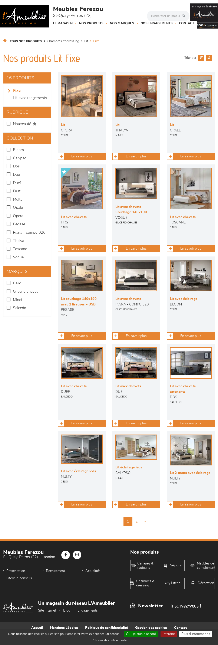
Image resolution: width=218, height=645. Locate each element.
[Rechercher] (184, 16)
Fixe (96, 41)
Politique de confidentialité (106, 627)
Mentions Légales (64, 627)
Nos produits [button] (91, 23)
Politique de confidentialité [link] (109, 640)
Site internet (47, 610)
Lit (86, 41)
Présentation (15, 571)
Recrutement (55, 571)
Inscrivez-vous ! (186, 606)
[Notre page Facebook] (65, 555)
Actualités (92, 571)
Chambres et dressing (63, 41)
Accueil (37, 627)
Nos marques (122, 23)
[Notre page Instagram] (77, 555)
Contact (186, 23)
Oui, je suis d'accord (141, 634)
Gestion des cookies (151, 627)
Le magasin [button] (63, 23)
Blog (66, 610)
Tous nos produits (26, 41)
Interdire (169, 634)
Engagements (87, 610)
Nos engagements (157, 23)
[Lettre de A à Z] (208, 58)
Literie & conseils (19, 578)
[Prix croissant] (200, 58)
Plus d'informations (195, 634)
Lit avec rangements (30, 98)
